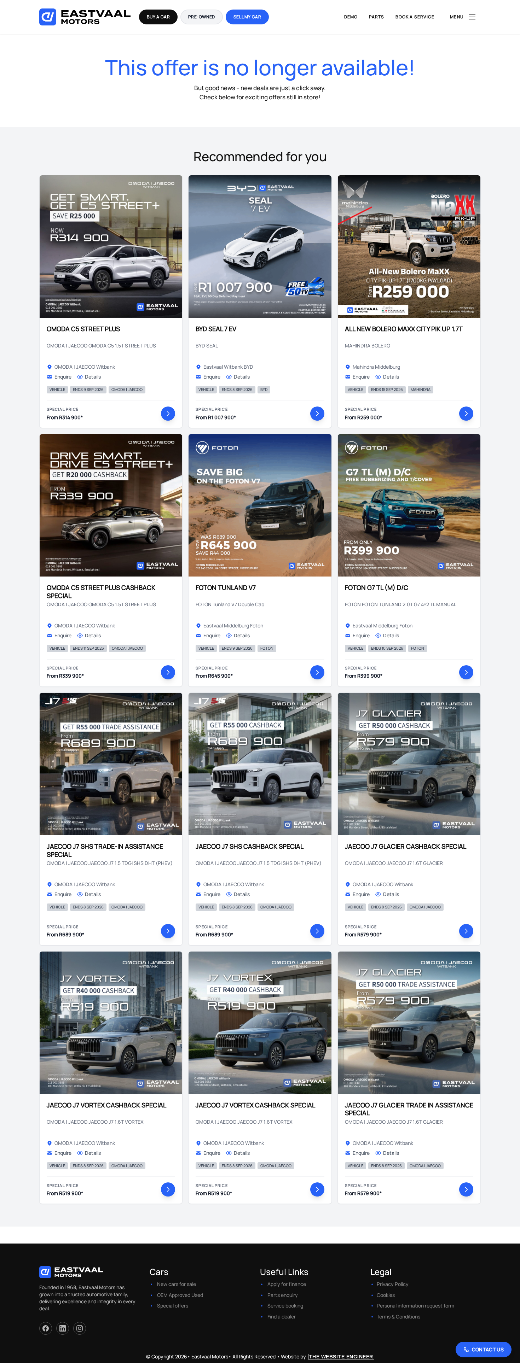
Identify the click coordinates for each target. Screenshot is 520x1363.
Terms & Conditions (398, 1316)
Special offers (172, 1305)
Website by (327, 1356)
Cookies (386, 1295)
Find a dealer (281, 1316)
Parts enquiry (282, 1295)
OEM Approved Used (180, 1295)
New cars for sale (176, 1284)
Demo (351, 17)
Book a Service (414, 17)
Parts (376, 17)
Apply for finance (286, 1284)
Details (93, 376)
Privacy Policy (393, 1284)
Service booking (285, 1305)
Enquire (62, 376)
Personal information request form (415, 1305)
